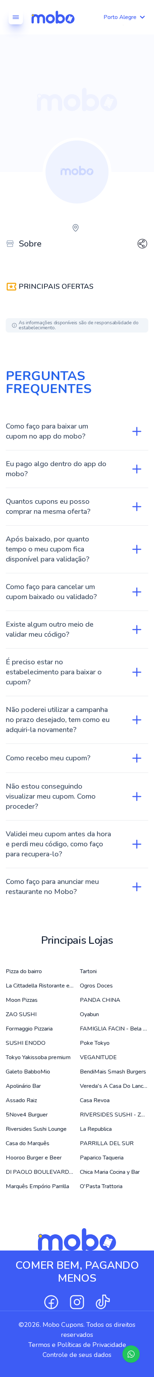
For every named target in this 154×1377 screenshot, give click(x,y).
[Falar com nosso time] (131, 1354)
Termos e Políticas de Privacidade (77, 1344)
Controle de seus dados (77, 1354)
